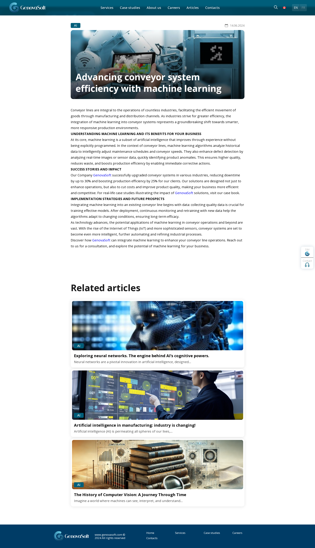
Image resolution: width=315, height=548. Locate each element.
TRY (307, 250)
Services (107, 7)
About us (154, 7)
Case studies (130, 7)
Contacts (212, 7)
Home (150, 533)
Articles (193, 7)
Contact (307, 261)
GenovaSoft (102, 175)
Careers (174, 7)
